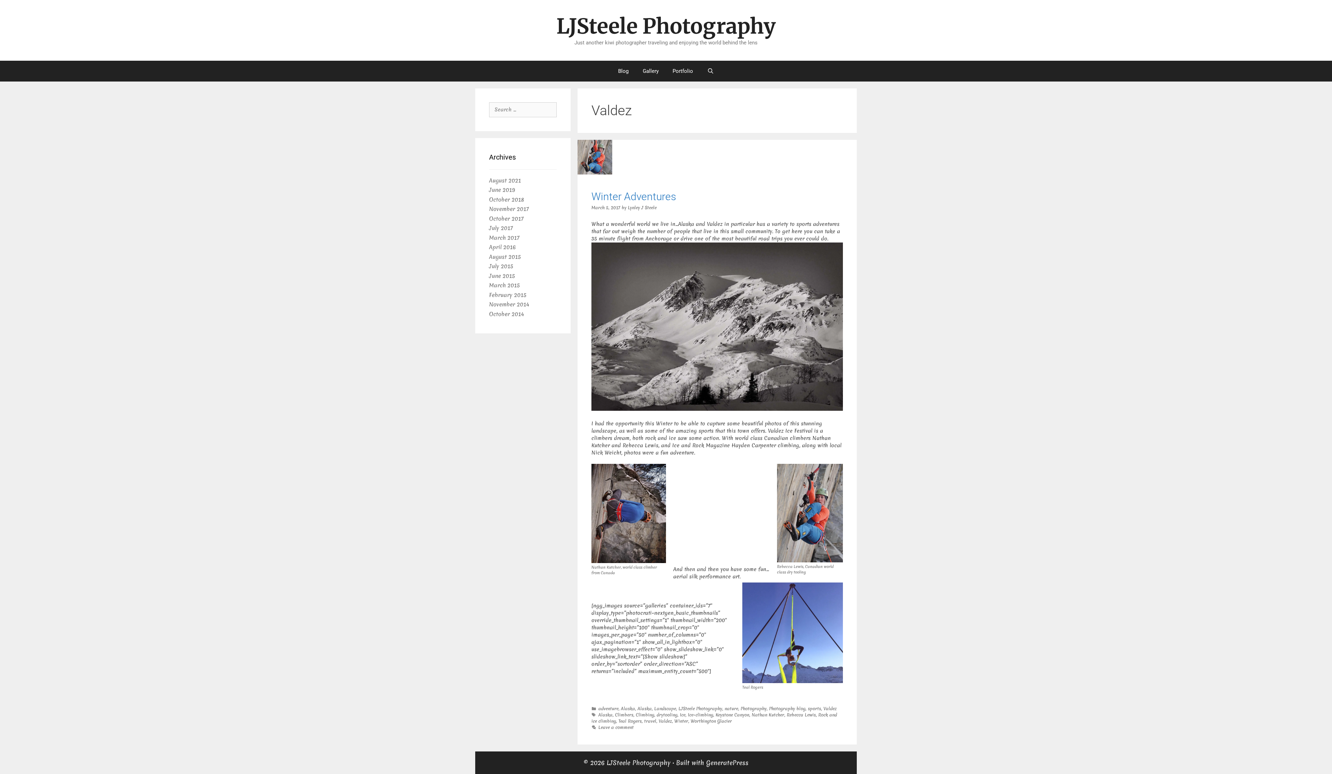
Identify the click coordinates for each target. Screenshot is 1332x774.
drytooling (667, 715)
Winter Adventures (633, 196)
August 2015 (505, 257)
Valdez (830, 709)
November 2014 (509, 304)
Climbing (645, 715)
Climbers (624, 715)
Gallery (651, 71)
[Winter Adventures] (595, 172)
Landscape (665, 709)
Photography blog (787, 709)
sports (814, 709)
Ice (682, 715)
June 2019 (502, 190)
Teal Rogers (630, 721)
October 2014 (506, 314)
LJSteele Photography (666, 26)
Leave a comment (616, 727)
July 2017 (501, 228)
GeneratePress (727, 762)
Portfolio (683, 71)
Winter (681, 721)
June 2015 (502, 276)
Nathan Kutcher (768, 715)
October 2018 (506, 199)
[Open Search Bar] (710, 71)
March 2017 (504, 237)
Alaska (628, 709)
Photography (754, 709)
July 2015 (501, 266)
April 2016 (502, 247)
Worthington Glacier (711, 721)
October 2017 (506, 218)
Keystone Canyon (732, 715)
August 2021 (505, 180)
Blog (623, 71)
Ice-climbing (700, 715)
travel (650, 721)
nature (731, 709)
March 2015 (504, 285)
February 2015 (507, 295)
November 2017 (509, 209)
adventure (608, 709)
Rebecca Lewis (801, 715)
